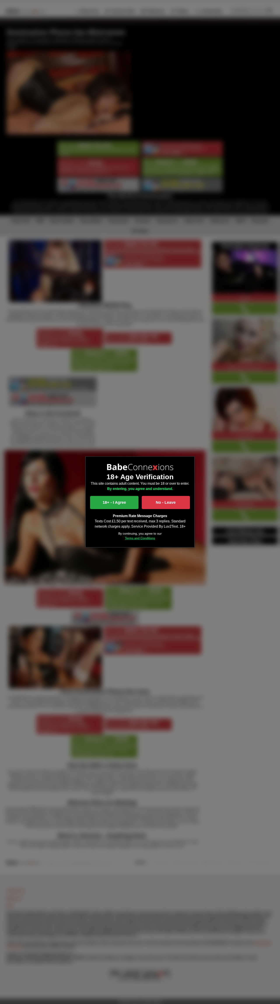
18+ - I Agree (114, 502)
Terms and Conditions (140, 538)
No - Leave (166, 502)
